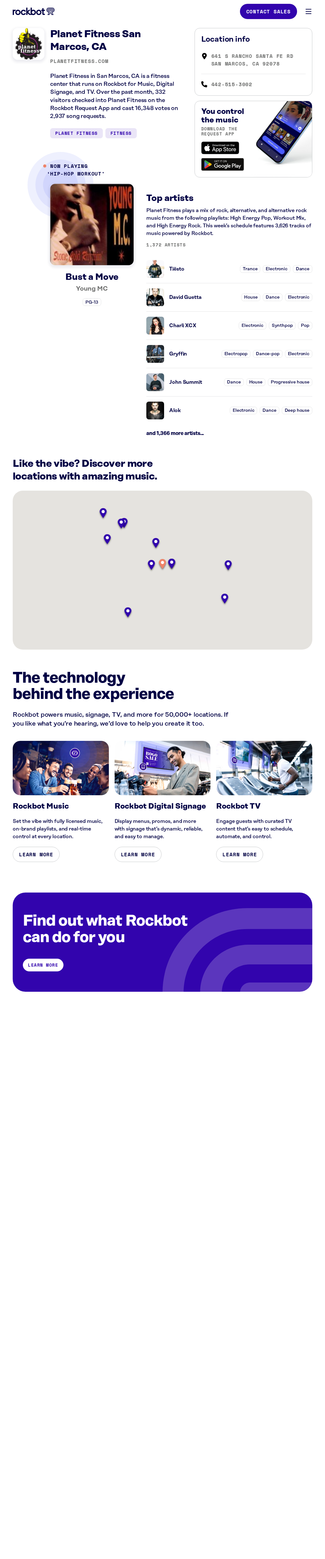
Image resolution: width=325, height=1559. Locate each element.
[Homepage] (33, 11)
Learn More (36, 854)
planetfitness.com (79, 61)
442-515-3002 (232, 84)
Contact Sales (268, 11)
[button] (162, 564)
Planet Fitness (76, 133)
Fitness (121, 133)
